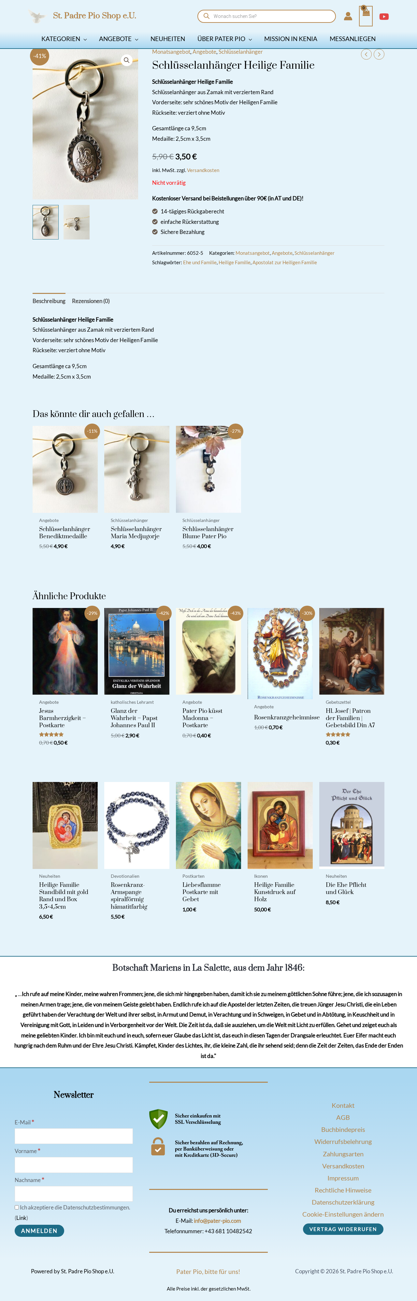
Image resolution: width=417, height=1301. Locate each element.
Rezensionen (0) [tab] (91, 300)
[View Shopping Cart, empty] (366, 16)
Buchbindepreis (343, 1129)
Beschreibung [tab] (49, 300)
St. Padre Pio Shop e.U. (94, 16)
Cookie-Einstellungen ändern (343, 1214)
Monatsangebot (171, 51)
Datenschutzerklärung (343, 1202)
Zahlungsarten (343, 1154)
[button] (83, 38)
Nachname (29, 1180)
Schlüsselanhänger (241, 51)
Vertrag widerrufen (343, 1229)
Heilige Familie (235, 262)
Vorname (27, 1151)
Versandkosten (203, 170)
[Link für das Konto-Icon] (348, 16)
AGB (343, 1117)
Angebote (204, 51)
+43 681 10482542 (228, 1231)
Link (21, 1217)
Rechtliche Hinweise (343, 1190)
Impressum (343, 1178)
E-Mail (24, 1122)
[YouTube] (384, 17)
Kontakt (343, 1105)
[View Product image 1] (46, 222)
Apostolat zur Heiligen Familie (284, 262)
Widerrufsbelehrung (343, 1141)
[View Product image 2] (77, 222)
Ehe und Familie (200, 262)
